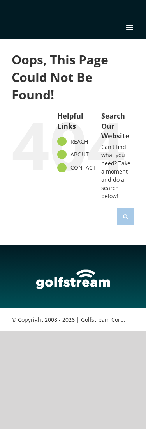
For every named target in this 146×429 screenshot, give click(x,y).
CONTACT (83, 167)
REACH (79, 141)
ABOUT (79, 154)
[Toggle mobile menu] (130, 27)
